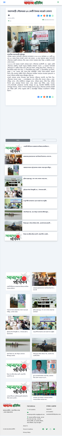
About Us (25, 426)
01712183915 (32, 410)
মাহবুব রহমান (49, 409)
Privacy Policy (26, 432)
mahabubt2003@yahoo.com (53, 414)
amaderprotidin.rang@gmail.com (36, 414)
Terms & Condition (28, 429)
